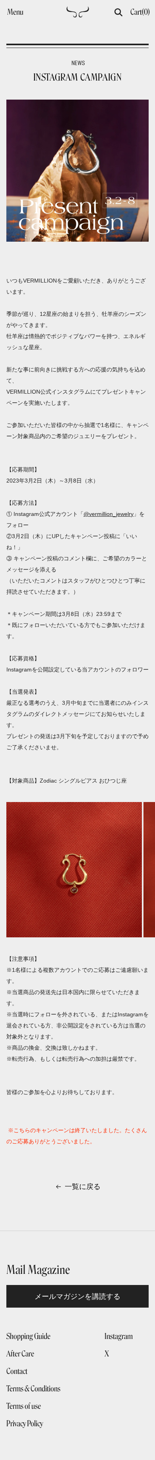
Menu (15, 12)
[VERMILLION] (77, 14)
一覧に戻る (83, 1187)
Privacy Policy (24, 1423)
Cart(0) (140, 12)
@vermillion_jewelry (108, 514)
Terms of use (23, 1406)
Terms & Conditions (33, 1388)
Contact (16, 1371)
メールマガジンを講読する (77, 1296)
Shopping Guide (28, 1336)
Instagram (119, 1336)
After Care (20, 1353)
